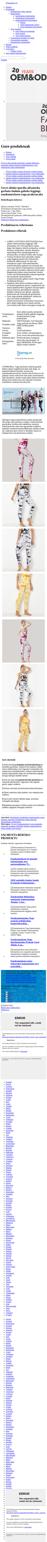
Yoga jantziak (16, 29)
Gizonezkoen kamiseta (19, 40)
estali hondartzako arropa (29, 25)
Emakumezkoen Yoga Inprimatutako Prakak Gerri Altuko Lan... (25, 942)
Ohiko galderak (12, 47)
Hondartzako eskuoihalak (20, 42)
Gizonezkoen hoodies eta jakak (22, 38)
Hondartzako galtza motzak (21, 11)
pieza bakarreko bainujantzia (31, 27)
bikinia (22, 22)
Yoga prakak (20, 33)
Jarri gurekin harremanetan (16, 53)
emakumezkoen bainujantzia (26, 20)
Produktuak (10, 9)
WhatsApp (5, 220)
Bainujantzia (15, 14)
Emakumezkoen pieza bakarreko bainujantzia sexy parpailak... (25, 964)
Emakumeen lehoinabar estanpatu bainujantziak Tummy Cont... (23, 899)
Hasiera (9, 7)
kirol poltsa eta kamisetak (25, 31)
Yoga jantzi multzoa (22, 36)
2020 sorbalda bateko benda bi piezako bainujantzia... (25, 881)
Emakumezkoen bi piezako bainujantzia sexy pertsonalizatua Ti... (24, 861)
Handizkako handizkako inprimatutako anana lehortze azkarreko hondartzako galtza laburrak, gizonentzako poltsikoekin (23, 819)
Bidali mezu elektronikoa (19, 220)
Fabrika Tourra (16, 51)
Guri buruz (10, 49)
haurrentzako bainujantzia (25, 16)
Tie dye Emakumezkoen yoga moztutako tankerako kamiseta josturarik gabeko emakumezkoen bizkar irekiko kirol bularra (21, 826)
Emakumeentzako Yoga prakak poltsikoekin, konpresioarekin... (22, 921)
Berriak (8, 44)
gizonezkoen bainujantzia (25, 18)
